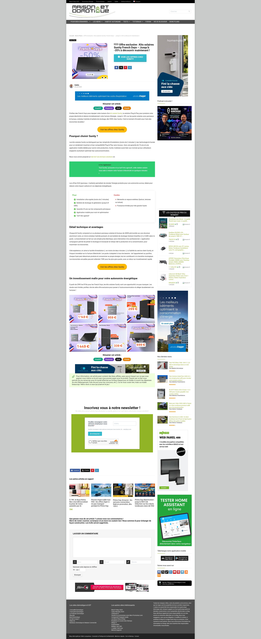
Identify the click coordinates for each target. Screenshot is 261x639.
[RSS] (159, 575)
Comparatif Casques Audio (119, 617)
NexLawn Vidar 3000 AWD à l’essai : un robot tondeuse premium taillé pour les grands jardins (180, 405)
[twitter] (163, 572)
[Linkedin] (182, 572)
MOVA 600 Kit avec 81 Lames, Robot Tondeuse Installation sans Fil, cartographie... (179, 248)
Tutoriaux (137, 22)
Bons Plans (174, 22)
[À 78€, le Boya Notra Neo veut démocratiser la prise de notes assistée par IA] (79, 485)
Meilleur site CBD (116, 626)
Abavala (72, 615)
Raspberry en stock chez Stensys (121, 621)
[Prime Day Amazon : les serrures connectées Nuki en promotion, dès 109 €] (123, 485)
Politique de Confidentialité (106, 636)
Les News (97, 22)
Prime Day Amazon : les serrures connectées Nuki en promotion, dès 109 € (122, 503)
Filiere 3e (72, 621)
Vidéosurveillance (126, 1)
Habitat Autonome (113, 22)
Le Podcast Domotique (76, 613)
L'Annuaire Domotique (76, 611)
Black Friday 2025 (74, 1)
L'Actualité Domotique (76, 610)
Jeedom (109, 1)
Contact (137, 636)
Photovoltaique (100, 1)
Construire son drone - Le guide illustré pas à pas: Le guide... (179, 220)
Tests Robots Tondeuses (175, 409)
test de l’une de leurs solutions (102, 157)
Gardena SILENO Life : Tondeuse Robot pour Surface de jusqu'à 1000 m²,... (179, 234)
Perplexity (109, 108)
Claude (126, 108)
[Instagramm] (170, 572)
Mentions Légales (119, 636)
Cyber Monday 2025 (117, 611)
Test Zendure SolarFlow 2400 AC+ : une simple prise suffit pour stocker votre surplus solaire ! (180, 378)
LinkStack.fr (115, 613)
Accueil (71, 36)
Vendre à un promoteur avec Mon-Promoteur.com (127, 615)
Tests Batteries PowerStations (177, 382)
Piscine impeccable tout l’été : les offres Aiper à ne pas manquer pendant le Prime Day (100, 503)
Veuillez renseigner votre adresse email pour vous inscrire (97, 424)
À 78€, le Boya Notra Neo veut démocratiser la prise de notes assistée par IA (78, 503)
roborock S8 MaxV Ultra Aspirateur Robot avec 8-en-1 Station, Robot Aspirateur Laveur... (178, 276)
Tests (125, 22)
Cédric (76, 85)
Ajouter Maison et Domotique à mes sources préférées (173, 583)
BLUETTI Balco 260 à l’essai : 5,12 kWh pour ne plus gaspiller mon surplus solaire (179, 392)
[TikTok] (166, 572)
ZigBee (116, 1)
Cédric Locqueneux (86, 636)
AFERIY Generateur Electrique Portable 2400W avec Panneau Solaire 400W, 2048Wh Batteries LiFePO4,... (179, 261)
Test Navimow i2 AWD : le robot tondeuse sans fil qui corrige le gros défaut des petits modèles (180, 419)
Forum (148, 22)
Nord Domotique (74, 617)
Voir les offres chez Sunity (131, 58)
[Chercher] (189, 11)
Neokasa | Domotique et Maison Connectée (82, 622)
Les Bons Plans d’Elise (118, 619)
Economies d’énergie (87, 1)
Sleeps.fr (114, 622)
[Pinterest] (178, 572)
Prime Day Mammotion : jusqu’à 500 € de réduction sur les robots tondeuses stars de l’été (144, 503)
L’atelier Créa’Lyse (117, 628)
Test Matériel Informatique (176, 368)
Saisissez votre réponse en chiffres (85, 567)
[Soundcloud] (186, 572)
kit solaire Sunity (116, 113)
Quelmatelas (115, 624)
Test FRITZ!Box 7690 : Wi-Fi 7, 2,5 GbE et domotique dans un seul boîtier (179, 365)
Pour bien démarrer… (80, 22)
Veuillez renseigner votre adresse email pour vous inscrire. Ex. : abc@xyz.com (109, 429)
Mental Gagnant (116, 630)
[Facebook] (159, 572)
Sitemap (131, 636)
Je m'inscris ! (95, 434)
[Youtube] (174, 572)
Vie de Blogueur (160, 22)
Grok (118, 108)
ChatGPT (98, 108)
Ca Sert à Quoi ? (74, 619)
